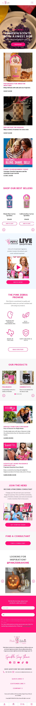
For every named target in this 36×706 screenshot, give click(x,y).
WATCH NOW (18, 282)
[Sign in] (4, 704)
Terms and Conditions (9, 693)
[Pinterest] (27, 662)
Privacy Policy (26, 626)
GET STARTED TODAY (18, 524)
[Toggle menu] (31, 704)
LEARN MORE (8, 438)
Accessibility (18, 695)
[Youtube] (18, 662)
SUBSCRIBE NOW (10, 475)
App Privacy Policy (27, 693)
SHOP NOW (18, 44)
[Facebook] (10, 662)
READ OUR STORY (18, 349)
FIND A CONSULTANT (18, 543)
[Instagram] (14, 662)
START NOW (8, 175)
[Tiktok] (23, 662)
